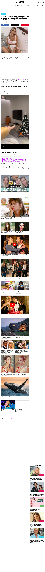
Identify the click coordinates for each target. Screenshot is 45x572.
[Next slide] (26, 41)
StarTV (33, 5)
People (12, 5)
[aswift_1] (22, 9)
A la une (7, 5)
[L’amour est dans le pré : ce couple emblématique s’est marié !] (37, 502)
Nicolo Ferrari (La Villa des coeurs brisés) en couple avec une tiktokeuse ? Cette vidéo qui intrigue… (37, 541)
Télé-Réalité (17, 5)
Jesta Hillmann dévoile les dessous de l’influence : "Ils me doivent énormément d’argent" (36, 525)
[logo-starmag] (21, 2)
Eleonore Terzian (10, 22)
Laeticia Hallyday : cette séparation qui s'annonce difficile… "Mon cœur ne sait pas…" (36, 479)
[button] (36, 2)
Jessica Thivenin (21, 79)
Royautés (23, 5)
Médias (28, 5)
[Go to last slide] (3, 41)
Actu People (41, 491)
